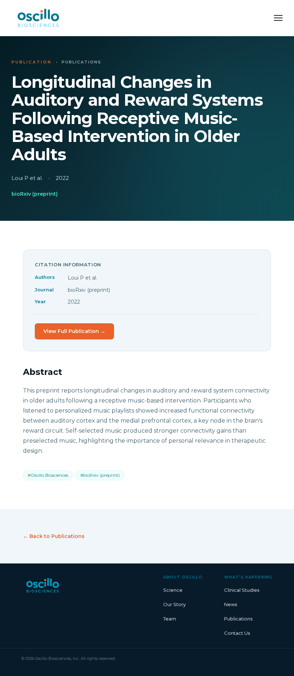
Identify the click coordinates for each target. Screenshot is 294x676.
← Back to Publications (54, 536)
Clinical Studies (241, 590)
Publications (238, 619)
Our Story (174, 604)
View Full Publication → (74, 331)
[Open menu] (278, 18)
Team (169, 619)
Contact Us (237, 633)
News (230, 604)
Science (172, 590)
